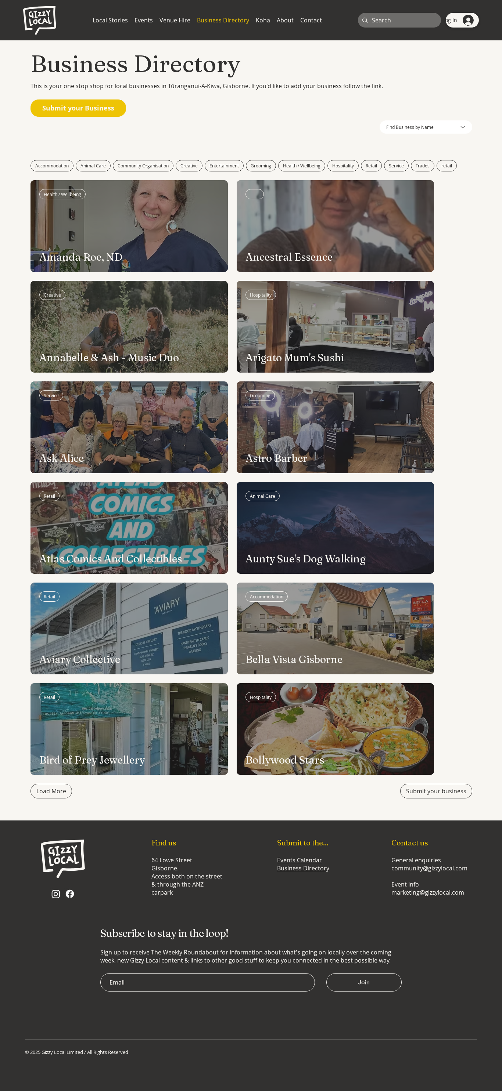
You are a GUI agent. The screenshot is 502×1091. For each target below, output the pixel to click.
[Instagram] (55, 893)
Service (396, 165)
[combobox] (426, 127)
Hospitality (343, 165)
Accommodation (52, 165)
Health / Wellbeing (301, 165)
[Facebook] (69, 893)
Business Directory (303, 868)
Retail (371, 165)
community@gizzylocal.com (429, 868)
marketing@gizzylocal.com (427, 892)
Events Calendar (299, 860)
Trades (423, 165)
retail (446, 165)
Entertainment (224, 165)
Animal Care (93, 165)
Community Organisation (143, 165)
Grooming (261, 165)
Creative (189, 165)
